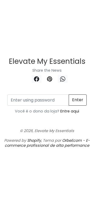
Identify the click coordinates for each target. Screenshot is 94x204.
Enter (77, 100)
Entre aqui (69, 111)
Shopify (34, 140)
